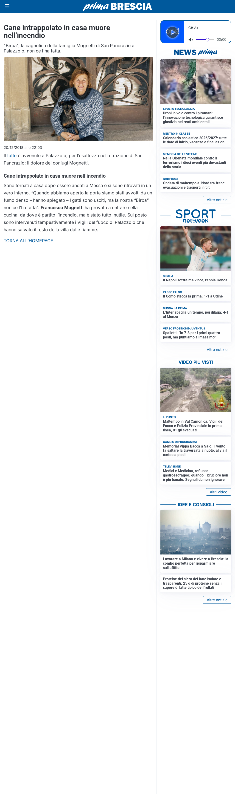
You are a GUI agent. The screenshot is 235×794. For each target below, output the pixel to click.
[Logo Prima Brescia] (117, 6)
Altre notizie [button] (217, 199)
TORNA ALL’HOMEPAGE (28, 240)
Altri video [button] (218, 492)
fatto (11, 155)
